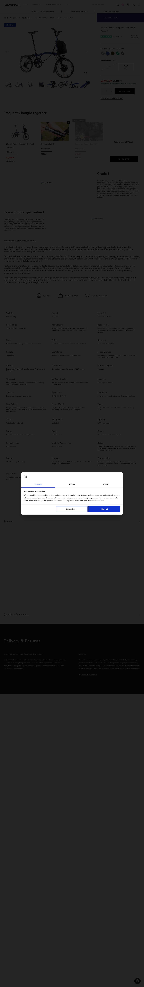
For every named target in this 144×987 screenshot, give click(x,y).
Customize (70, 509)
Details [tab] (72, 484)
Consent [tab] (38, 484)
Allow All (104, 509)
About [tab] (105, 484)
